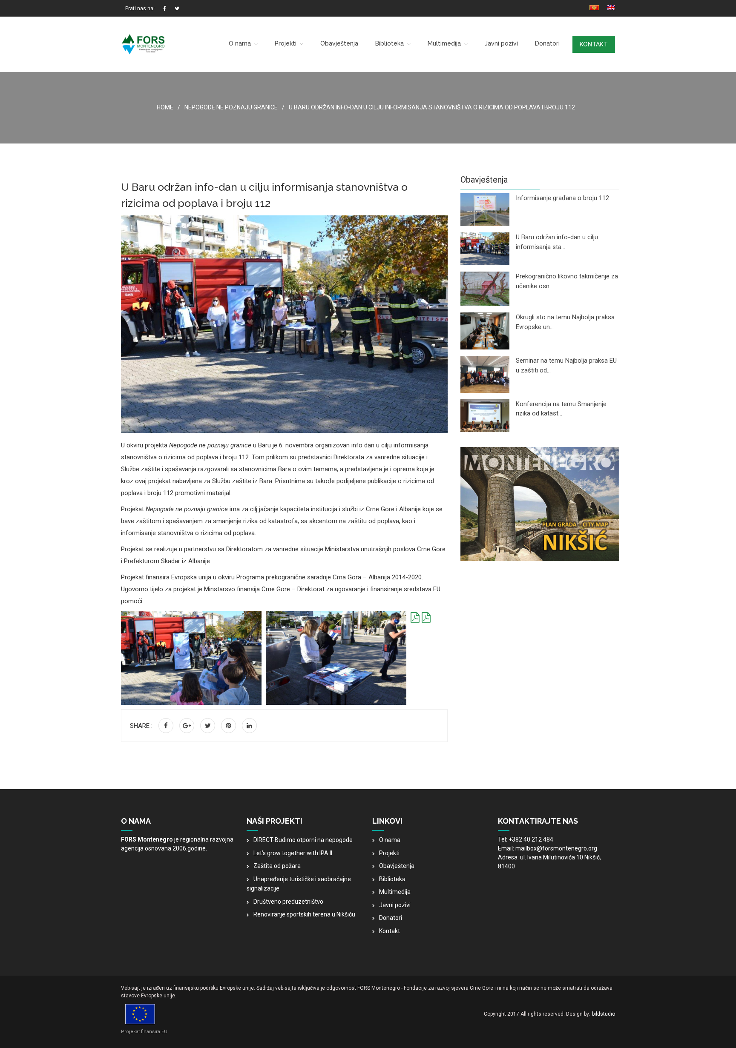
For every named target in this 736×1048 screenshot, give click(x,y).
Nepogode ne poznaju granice (231, 107)
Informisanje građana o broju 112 (562, 198)
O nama (240, 43)
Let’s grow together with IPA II (292, 853)
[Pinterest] (228, 725)
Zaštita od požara (277, 865)
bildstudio (603, 1014)
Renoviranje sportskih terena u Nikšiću (304, 914)
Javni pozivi (501, 43)
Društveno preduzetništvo (288, 901)
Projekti (285, 43)
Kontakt (594, 44)
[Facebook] (165, 725)
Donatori (547, 43)
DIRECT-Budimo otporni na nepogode (303, 839)
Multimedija (444, 43)
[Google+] (186, 725)
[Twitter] (207, 725)
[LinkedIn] (249, 725)
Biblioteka (389, 43)
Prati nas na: (140, 8)
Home (165, 107)
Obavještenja (339, 43)
